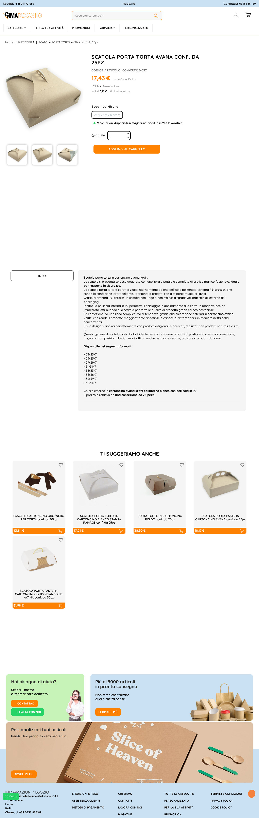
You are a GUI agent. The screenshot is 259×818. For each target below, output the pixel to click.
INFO (42, 276)
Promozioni (173, 814)
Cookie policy (221, 807)
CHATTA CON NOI (29, 712)
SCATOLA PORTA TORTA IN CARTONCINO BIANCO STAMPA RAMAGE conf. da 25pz (99, 519)
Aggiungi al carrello (126, 149)
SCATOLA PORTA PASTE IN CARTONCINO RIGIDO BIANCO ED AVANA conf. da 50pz (39, 594)
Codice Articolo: (106, 70)
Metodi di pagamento (88, 807)
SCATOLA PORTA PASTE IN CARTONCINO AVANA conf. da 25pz (220, 517)
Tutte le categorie (179, 794)
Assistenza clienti (86, 800)
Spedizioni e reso (85, 794)
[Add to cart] (60, 531)
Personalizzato (176, 800)
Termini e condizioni (226, 794)
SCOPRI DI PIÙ (108, 712)
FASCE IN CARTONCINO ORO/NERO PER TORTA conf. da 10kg (38, 517)
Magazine (129, 3)
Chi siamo (125, 794)
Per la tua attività (178, 807)
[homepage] (35, 15)
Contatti (125, 800)
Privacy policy (222, 800)
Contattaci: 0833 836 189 (240, 3)
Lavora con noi (130, 807)
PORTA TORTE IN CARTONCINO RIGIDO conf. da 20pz (160, 517)
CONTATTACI (26, 703)
